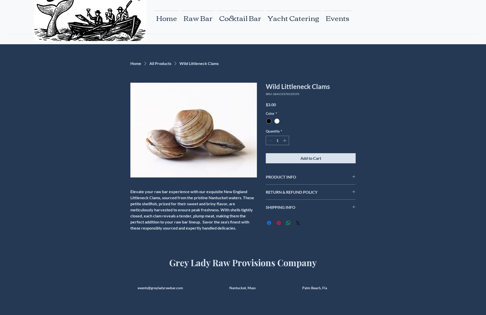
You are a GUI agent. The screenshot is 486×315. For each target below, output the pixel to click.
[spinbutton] (277, 140)
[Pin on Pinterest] (279, 223)
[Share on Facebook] (269, 223)
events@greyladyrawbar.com (160, 288)
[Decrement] (270, 140)
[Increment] (285, 140)
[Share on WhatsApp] (288, 223)
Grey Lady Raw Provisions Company (243, 262)
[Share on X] (298, 223)
